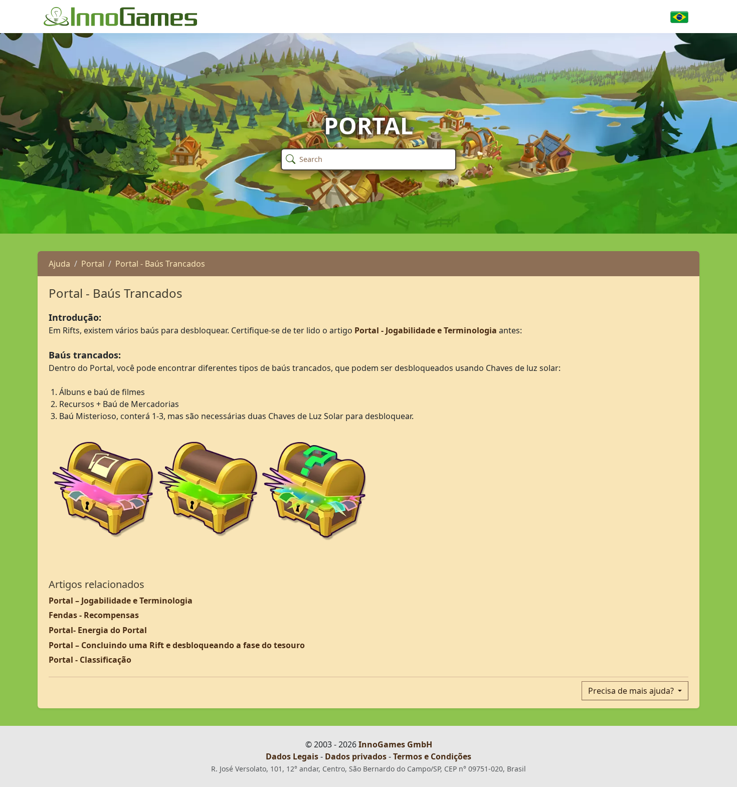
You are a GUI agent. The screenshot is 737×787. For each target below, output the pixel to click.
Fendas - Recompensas (94, 615)
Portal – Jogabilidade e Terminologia (121, 600)
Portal (92, 263)
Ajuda (59, 263)
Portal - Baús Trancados (160, 263)
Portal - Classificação (90, 659)
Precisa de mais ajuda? (632, 690)
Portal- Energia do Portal (98, 630)
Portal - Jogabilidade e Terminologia (425, 330)
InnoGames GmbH (395, 744)
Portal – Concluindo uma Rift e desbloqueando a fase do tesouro (177, 645)
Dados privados (356, 756)
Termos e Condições (432, 756)
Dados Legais (292, 756)
